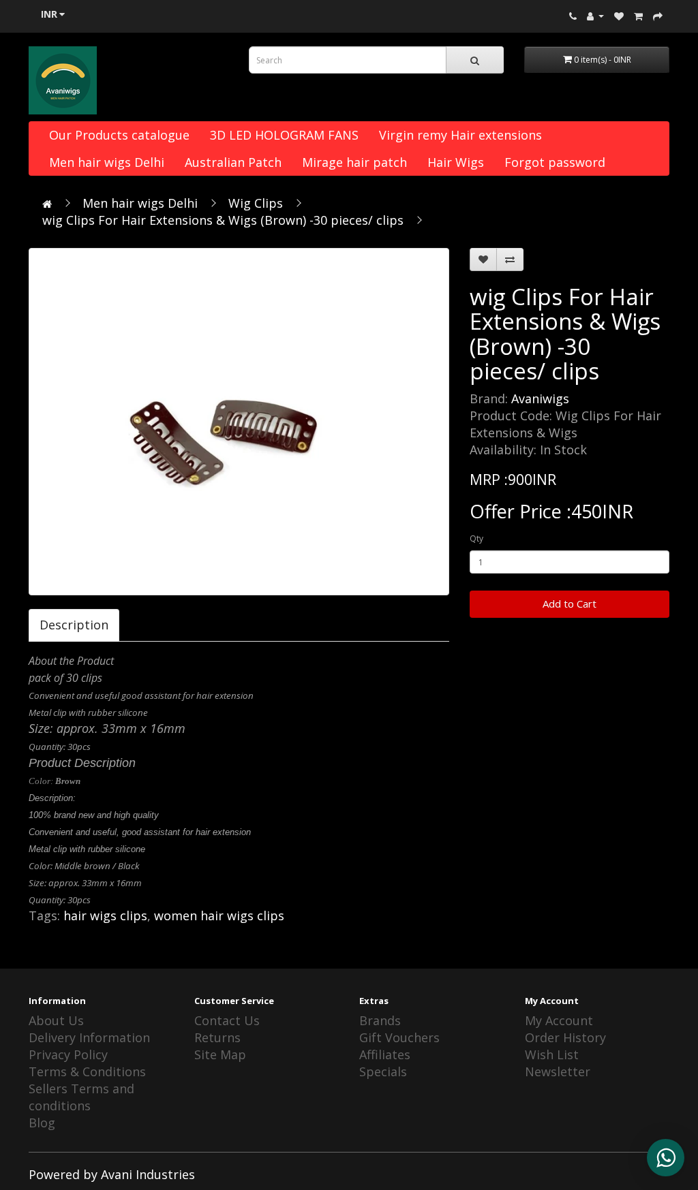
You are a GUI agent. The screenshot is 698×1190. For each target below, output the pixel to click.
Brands (380, 1020)
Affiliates (384, 1054)
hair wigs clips (105, 915)
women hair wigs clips (219, 915)
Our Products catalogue (119, 135)
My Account (559, 1020)
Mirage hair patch (354, 162)
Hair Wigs (455, 162)
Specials (383, 1071)
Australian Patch (233, 162)
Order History (565, 1037)
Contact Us (227, 1020)
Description (74, 624)
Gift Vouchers (399, 1037)
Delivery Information (89, 1037)
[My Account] (595, 15)
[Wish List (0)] (619, 15)
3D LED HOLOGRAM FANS (284, 135)
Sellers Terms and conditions (81, 1097)
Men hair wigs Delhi (106, 162)
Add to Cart (569, 603)
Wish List (552, 1054)
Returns (217, 1037)
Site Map (220, 1054)
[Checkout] (658, 15)
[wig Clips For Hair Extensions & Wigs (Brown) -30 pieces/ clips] (239, 421)
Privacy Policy (68, 1054)
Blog (42, 1122)
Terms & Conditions (87, 1071)
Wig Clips (255, 203)
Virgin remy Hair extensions (460, 135)
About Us (56, 1020)
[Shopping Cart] (638, 15)
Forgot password (554, 162)
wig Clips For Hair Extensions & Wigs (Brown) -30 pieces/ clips (223, 220)
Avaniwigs (540, 398)
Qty (476, 538)
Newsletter (557, 1071)
